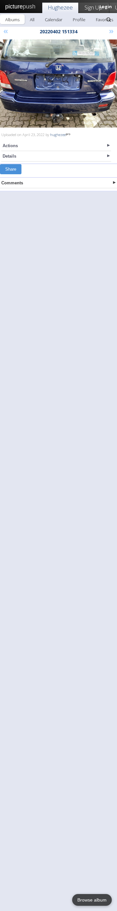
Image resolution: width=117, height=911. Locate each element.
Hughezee (60, 7)
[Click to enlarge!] (58, 83)
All (32, 20)
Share (10, 169)
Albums (12, 20)
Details (9, 156)
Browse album (92, 900)
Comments (12, 182)
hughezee (58, 134)
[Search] (108, 19)
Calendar (53, 20)
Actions (10, 145)
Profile (79, 20)
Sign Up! (93, 7)
